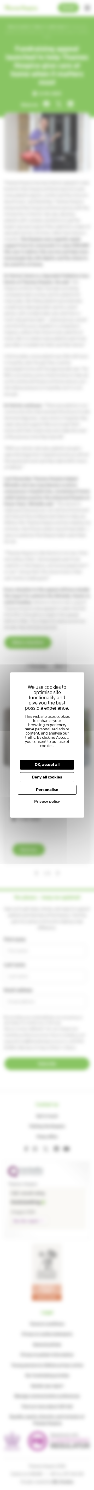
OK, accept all (46, 765)
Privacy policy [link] (47, 801)
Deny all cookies (47, 777)
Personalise (47, 790)
